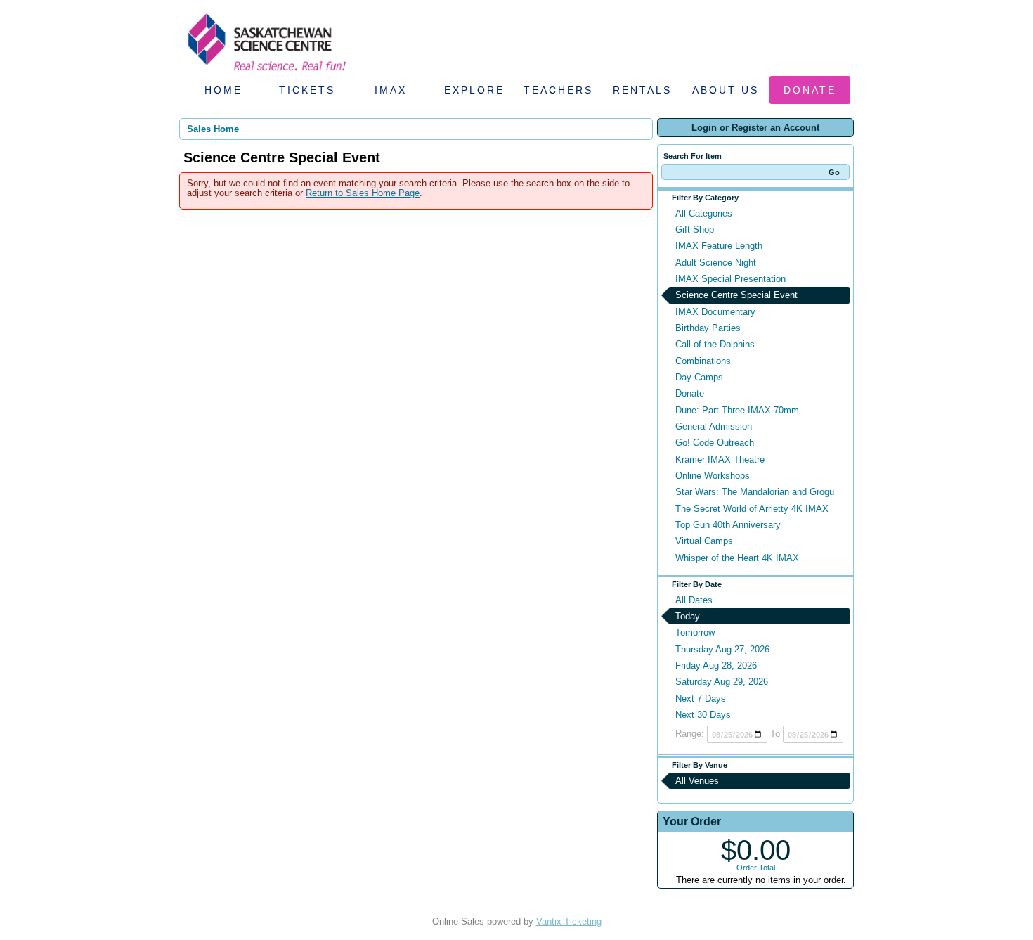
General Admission (713, 426)
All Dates (694, 600)
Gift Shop (694, 229)
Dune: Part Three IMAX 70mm (737, 410)
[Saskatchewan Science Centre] (265, 72)
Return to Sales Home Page (363, 193)
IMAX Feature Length (718, 245)
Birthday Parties (708, 328)
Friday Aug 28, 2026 (716, 665)
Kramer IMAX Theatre (720, 459)
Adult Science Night (715, 262)
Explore (474, 90)
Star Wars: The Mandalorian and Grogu (754, 492)
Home (223, 90)
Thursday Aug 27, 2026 (722, 649)
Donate (810, 90)
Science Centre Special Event (736, 295)
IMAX (391, 90)
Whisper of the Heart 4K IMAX (737, 558)
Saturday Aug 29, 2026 (721, 681)
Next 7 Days (700, 698)
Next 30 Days (703, 714)
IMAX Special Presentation (730, 278)
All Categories (703, 213)
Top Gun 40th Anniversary (728, 525)
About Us (725, 90)
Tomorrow (695, 632)
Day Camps (699, 377)
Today (687, 616)
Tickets (307, 90)
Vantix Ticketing (569, 921)
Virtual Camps (704, 541)
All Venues (697, 780)
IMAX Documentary (715, 312)
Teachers (558, 90)
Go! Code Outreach (714, 442)
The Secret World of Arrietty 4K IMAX (752, 508)
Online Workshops (712, 475)
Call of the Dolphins (715, 344)
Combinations (703, 361)
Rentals (642, 90)
